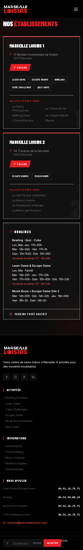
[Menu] (76, 9)
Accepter (52, 543)
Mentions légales (16, 463)
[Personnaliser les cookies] (7, 543)
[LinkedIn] (33, 376)
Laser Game (12, 403)
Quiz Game (12, 426)
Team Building (14, 451)
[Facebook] (6, 376)
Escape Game (14, 415)
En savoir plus (20, 543)
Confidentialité (14, 469)
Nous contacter (15, 457)
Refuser (37, 543)
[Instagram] (15, 376)
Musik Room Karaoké (18, 421)
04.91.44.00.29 (69, 497)
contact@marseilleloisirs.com (27, 522)
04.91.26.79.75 (69, 488)
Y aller (22, 67)
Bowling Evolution (16, 397)
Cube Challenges (16, 409)
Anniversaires (14, 446)
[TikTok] (24, 376)
